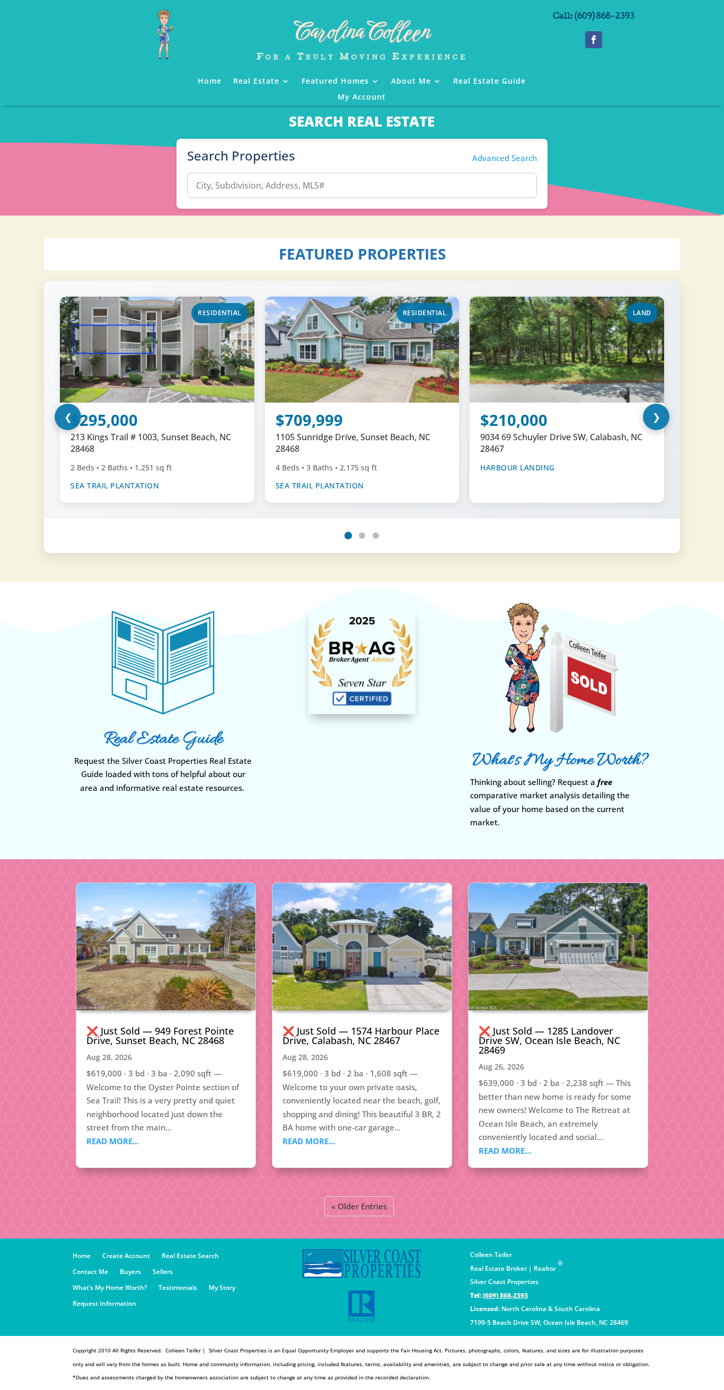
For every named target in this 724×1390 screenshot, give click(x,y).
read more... (112, 1141)
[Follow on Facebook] (593, 39)
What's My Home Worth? (561, 760)
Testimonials (177, 1288)
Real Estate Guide (489, 81)
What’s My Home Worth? (110, 1288)
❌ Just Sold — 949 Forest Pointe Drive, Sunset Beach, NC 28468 (160, 1035)
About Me (411, 81)
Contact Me (90, 1272)
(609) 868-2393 (505, 1295)
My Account (362, 97)
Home (210, 81)
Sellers (163, 1272)
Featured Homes (335, 81)
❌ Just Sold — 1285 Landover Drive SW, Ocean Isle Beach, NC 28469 (549, 1040)
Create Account (126, 1256)
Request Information (104, 1304)
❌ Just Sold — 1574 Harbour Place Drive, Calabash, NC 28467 (360, 1035)
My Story (222, 1288)
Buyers (130, 1272)
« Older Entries (359, 1206)
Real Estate (256, 81)
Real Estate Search (190, 1256)
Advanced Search (504, 158)
